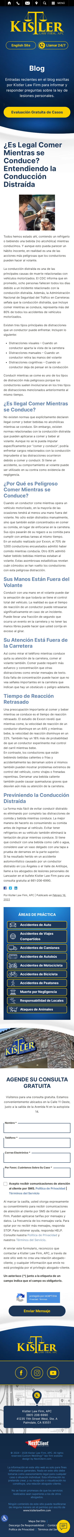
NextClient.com (42, 1458)
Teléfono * (11, 1137)
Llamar (18, 3)
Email (27, 3)
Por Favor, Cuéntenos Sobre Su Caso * (28, 1167)
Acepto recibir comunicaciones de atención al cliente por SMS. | (39, 1188)
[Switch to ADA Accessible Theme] (4, 1518)
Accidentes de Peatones (39, 983)
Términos (43, 1299)
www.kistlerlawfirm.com (37, 1510)
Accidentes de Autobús (38, 956)
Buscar (44, 3)
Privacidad (33, 1299)
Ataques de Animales (36, 1009)
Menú (61, 3)
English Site (20, 45)
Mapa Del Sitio (37, 1521)
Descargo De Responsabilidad (26, 1525)
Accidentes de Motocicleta (41, 965)
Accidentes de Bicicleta (38, 974)
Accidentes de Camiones (39, 948)
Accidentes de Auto (35, 925)
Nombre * (11, 1122)
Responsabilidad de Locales (42, 1000)
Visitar (36, 3)
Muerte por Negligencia (38, 992)
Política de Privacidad (50, 1188)
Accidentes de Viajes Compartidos (36, 936)
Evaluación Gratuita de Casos (37, 112)
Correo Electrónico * (17, 1152)
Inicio (9, 3)
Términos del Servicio (24, 1193)
